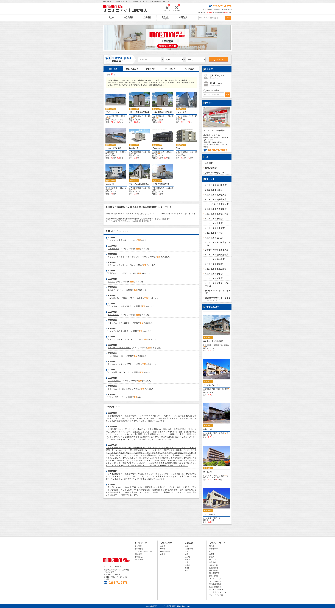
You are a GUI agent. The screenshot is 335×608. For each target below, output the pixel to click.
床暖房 (211, 557)
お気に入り (167, 8)
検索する (220, 59)
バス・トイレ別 (215, 579)
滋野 (186, 570)
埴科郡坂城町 (165, 551)
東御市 (162, 549)
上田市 (162, 546)
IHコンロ (212, 559)
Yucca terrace (158, 148)
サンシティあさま (115, 331)
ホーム (111, 18)
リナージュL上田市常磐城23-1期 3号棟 (139, 184)
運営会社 (165, 18)
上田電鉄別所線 (111, 152)
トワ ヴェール (114, 389)
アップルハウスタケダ (117, 364)
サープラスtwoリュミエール (119, 347)
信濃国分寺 (218, 345)
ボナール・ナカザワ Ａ (118, 265)
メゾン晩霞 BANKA (116, 372)
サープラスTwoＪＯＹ (211, 385)
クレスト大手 (181, 112)
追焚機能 (212, 562)
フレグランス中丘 (115, 240)
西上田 (187, 568)
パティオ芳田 (113, 397)
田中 (118, 116)
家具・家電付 (214, 576)
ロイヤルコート (209, 472)
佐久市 (162, 554)
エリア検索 (128, 18)
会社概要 (138, 546)
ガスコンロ (213, 565)
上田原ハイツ (113, 290)
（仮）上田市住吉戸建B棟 (162, 112)
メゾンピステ (113, 356)
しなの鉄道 (109, 116)
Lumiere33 (110, 184)
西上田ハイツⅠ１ (114, 273)
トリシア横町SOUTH (161, 184)
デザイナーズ (214, 549)
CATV (211, 551)
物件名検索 (139, 559)
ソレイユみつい (114, 381)
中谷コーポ (207, 429)
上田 (144, 116)
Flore (178, 148)
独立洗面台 (213, 570)
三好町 (122, 152)
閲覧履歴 (176, 8)
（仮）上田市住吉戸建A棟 (139, 112)
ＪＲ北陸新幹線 (182, 116)
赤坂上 (169, 152)
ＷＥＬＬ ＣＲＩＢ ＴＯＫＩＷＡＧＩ (124, 257)
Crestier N (133, 148)
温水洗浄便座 (214, 573)
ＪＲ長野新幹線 (135, 116)
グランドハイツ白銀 (116, 306)
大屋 (186, 551)
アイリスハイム (209, 514)
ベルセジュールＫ (115, 323)
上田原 (187, 565)
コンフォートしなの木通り (213, 341)
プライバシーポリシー (143, 551)
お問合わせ (183, 18)
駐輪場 (211, 546)
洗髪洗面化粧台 (215, 587)
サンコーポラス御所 (113, 148)
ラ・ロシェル (113, 314)
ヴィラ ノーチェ (112, 112)
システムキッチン (216, 589)
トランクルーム (215, 581)
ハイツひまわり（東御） (118, 298)
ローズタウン (113, 248)
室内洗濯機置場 (215, 584)
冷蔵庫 (211, 554)
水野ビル (111, 281)
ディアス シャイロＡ (117, 339)
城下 (218, 389)
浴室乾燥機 (213, 568)
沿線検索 (147, 18)
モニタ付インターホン (217, 592)
